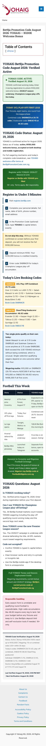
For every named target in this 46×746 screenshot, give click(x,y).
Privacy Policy (23, 717)
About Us (23, 689)
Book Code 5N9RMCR (14, 303)
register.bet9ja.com (22, 201)
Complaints (23, 693)
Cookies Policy (23, 713)
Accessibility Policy (23, 709)
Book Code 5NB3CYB (14, 326)
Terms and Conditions (23, 721)
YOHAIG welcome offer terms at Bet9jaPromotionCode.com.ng (20, 161)
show (10, 50)
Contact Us (23, 697)
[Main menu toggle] (41, 8)
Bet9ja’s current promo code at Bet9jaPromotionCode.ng (25, 585)
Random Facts (23, 704)
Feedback (23, 701)
